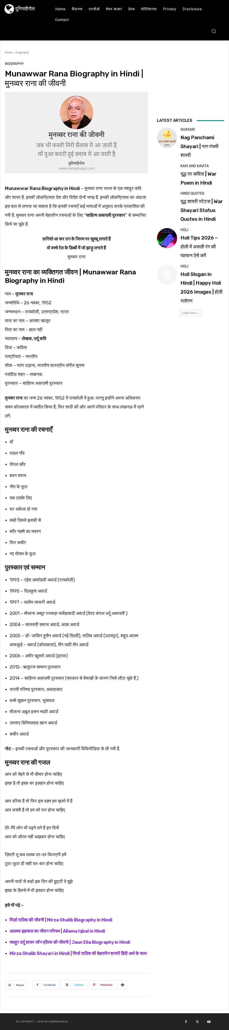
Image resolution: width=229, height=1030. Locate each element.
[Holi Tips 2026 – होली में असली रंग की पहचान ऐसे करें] (167, 238)
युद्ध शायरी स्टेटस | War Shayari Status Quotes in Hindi (201, 210)
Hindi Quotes (192, 193)
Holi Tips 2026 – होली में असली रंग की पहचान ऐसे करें (199, 247)
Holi (184, 230)
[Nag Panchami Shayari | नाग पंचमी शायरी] (167, 138)
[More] (122, 984)
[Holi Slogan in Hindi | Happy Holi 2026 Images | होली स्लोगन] (167, 275)
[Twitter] (197, 1021)
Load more (189, 313)
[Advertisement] (190, 89)
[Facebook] (186, 1021)
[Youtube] (209, 1021)
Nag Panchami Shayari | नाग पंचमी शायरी (199, 146)
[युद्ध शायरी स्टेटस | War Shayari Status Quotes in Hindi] (167, 202)
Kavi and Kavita (194, 166)
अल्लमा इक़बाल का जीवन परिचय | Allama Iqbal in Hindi (57, 931)
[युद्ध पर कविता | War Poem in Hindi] (167, 174)
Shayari (187, 129)
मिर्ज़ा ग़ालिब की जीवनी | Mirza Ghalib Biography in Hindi (61, 920)
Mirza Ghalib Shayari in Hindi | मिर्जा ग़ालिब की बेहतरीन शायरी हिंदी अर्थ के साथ (78, 953)
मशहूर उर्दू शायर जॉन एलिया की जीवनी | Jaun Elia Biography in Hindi (70, 942)
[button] (214, 31)
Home (9, 52)
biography (22, 52)
